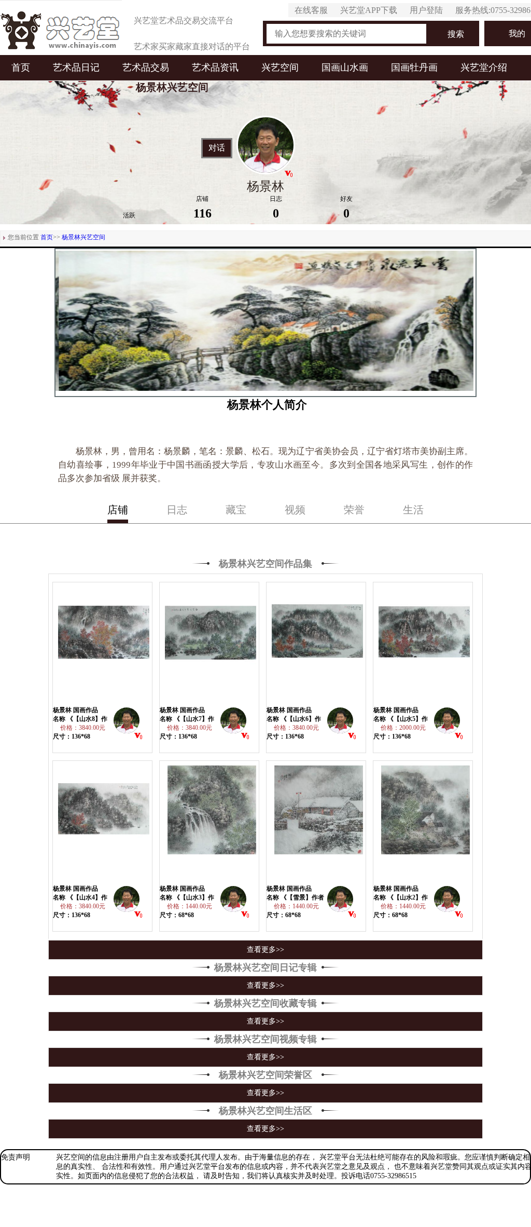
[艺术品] (61, 27)
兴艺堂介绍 (483, 67)
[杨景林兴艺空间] (126, 723)
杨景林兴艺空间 (83, 237)
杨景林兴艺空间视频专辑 (265, 1039)
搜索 (456, 34)
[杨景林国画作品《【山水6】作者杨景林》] (316, 644)
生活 (413, 509)
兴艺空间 (280, 67)
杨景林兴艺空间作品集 (265, 563)
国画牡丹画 (414, 67)
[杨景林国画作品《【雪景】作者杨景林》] (316, 822)
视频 (295, 509)
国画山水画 (345, 67)
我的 (517, 33)
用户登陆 (426, 10)
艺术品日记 (76, 67)
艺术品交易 (145, 67)
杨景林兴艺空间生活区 (265, 1111)
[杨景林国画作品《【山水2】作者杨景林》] (423, 822)
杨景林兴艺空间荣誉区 (265, 1075)
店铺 (117, 509)
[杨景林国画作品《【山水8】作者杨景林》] (102, 644)
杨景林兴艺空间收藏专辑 (265, 1003)
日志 (176, 509)
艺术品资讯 (215, 67)
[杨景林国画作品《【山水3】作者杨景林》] (209, 822)
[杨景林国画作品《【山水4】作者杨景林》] (102, 822)
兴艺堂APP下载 (368, 10)
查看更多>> (265, 949)
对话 (216, 148)
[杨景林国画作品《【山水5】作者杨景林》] (423, 644)
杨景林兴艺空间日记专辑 (265, 967)
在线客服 (311, 10)
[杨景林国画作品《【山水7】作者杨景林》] (209, 644)
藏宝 (236, 509)
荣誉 (354, 509)
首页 (20, 67)
